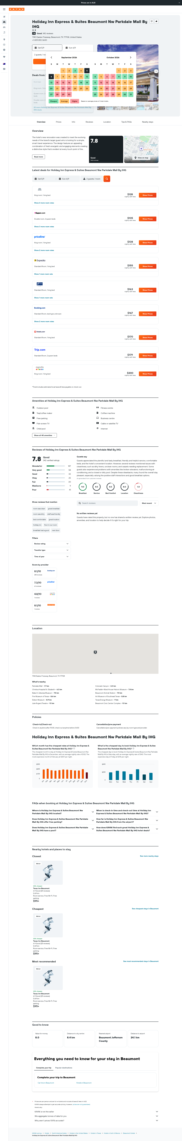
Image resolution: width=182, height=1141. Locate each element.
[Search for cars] (4, 27)
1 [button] (63, 70)
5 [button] (87, 70)
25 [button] (81, 88)
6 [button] (51, 76)
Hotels (47, 1133)
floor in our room (50, 525)
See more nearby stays (149, 856)
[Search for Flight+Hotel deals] (4, 32)
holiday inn (37, 525)
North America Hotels (59, 1133)
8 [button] (63, 76)
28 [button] (57, 94)
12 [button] (87, 76)
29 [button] (63, 94)
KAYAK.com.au (37, 1133)
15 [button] (63, 82)
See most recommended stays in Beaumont (140, 961)
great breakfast (54, 508)
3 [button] (75, 70)
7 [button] (57, 76)
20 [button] (51, 88)
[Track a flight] (4, 44)
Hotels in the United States (79, 1133)
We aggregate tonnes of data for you (50, 1116)
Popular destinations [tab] (63, 1068)
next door (55, 530)
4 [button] (81, 70)
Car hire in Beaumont (46, 1083)
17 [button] (75, 82)
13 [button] (51, 82)
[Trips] (4, 56)
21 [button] (57, 88)
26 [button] (87, 88)
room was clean (39, 508)
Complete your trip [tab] (43, 1068)
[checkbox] (44, 573)
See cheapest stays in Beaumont (145, 909)
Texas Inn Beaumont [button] (41, 888)
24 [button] (75, 88)
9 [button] (69, 76)
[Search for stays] (4, 22)
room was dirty (38, 514)
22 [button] (63, 88)
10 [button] (75, 76)
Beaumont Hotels (129, 1133)
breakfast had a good (41, 530)
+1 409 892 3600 (39, 40)
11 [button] (81, 76)
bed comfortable (39, 519)
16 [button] (69, 82)
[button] (179, 2)
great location (54, 519)
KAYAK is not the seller (44, 1111)
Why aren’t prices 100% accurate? (49, 1120)
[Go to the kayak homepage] (16, 9)
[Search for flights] (4, 16)
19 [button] (87, 82)
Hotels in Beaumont (83, 1083)
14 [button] (57, 82)
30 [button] (69, 94)
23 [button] (69, 88)
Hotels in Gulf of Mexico (112, 1133)
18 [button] (81, 82)
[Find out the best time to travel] (4, 49)
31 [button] (131, 94)
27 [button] (51, 94)
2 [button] (69, 70)
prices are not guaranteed (81, 1104)
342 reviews (48, 33)
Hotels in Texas (96, 1133)
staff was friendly (53, 514)
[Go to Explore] (4, 39)
